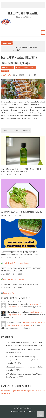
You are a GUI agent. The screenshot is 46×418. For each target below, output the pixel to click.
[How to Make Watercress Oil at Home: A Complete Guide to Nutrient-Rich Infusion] (23, 150)
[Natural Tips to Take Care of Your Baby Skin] (12, 279)
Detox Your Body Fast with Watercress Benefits (21, 212)
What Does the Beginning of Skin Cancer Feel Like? (24, 367)
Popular (15, 131)
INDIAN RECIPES (7, 67)
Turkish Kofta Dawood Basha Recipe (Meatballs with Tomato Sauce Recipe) (21, 269)
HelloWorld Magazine (27, 411)
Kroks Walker (7, 75)
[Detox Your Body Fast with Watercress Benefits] (23, 193)
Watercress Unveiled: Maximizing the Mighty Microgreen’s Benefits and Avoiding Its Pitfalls (21, 253)
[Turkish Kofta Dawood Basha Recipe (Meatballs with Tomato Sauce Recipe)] (15, 263)
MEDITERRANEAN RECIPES (25, 67)
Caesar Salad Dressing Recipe (15, 63)
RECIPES (5, 71)
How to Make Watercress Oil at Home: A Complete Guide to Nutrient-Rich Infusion (21, 170)
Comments (26, 131)
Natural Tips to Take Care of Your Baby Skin (19, 284)
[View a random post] (2, 33)
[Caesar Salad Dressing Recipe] (23, 89)
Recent (6, 131)
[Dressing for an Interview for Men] (8, 293)
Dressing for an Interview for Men (15, 298)
